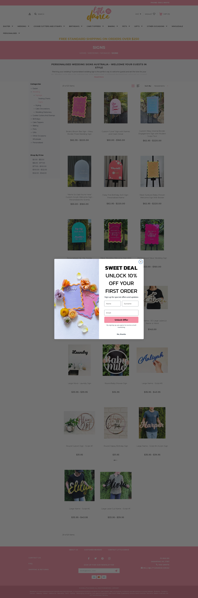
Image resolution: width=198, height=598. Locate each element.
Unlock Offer (121, 320)
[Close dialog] (141, 262)
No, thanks (121, 334)
